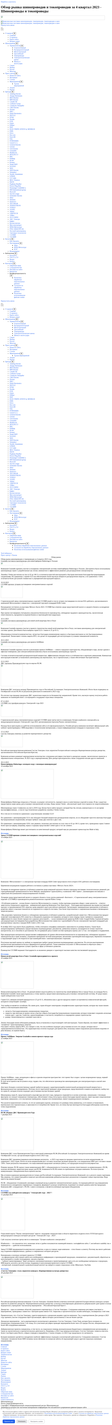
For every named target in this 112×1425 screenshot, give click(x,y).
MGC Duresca (15, 180)
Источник (5, 833)
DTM (12, 117)
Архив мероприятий (19, 85)
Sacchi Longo (14, 194)
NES (11, 168)
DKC (11, 111)
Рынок (12, 90)
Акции (12, 88)
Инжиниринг (15, 251)
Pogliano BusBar (15, 184)
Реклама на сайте (16, 269)
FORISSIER (14, 141)
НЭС (16, 249)
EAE (11, 121)
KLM (12, 160)
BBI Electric (14, 100)
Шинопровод (10, 43)
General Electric (15, 145)
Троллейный (18, 54)
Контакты (9, 263)
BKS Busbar (14, 98)
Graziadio (13, 151)
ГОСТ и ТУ (14, 257)
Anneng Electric (15, 94)
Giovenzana (14, 149)
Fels (11, 139)
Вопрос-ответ (15, 41)
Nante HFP (14, 164)
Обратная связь (15, 266)
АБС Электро (15, 219)
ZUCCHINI (14, 217)
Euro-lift (12, 137)
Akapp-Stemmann (16, 96)
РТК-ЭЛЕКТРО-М (17, 229)
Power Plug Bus (15, 186)
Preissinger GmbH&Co (18, 188)
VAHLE (13, 207)
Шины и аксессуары (18, 62)
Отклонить (21, 1421)
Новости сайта (15, 76)
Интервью (13, 77)
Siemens (12, 200)
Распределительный (21, 50)
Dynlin (12, 119)
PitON (12, 182)
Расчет (12, 69)
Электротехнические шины (24, 333)
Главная (13, 35)
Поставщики (14, 243)
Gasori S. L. (14, 143)
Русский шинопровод (18, 231)
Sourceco (13, 202)
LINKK (12, 176)
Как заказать (14, 241)
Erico (11, 133)
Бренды (8, 92)
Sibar (11, 198)
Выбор (12, 67)
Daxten (12, 109)
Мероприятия (15, 81)
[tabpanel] (56, 660)
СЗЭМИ (13, 235)
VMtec (12, 215)
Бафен (12, 221)
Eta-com (12, 135)
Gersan (12, 147)
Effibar (12, 125)
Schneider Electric (16, 196)
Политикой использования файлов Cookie (58, 1413)
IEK (11, 156)
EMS (11, 131)
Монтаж (13, 71)
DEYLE (13, 115)
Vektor (12, 211)
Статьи (12, 79)
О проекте (9, 33)
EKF (11, 127)
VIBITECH (14, 213)
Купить (8, 239)
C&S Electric (14, 108)
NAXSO (13, 166)
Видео (12, 259)
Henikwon (13, 153)
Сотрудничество (16, 267)
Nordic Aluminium (16, 174)
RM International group (18, 190)
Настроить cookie (36, 1421)
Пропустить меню (7, 25)
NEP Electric (14, 170)
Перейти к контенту (8, 2)
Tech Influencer (6, 553)
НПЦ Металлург (16, 227)
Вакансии (13, 271)
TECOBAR (14, 203)
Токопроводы (19, 56)
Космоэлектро (15, 223)
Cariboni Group (15, 104)
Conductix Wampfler (17, 106)
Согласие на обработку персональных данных (19, 288)
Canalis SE (13, 102)
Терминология (15, 46)
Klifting (12, 158)
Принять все (8, 1421)
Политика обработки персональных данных (19, 280)
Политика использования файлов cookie (19, 295)
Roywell (13, 192)
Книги (12, 261)
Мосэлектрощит (16, 225)
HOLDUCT (14, 155)
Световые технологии (18, 233)
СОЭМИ (13, 237)
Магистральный (20, 52)
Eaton (12, 123)
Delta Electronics (15, 113)
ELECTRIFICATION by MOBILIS (22, 129)
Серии (12, 65)
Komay (12, 162)
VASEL (12, 209)
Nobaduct (13, 172)
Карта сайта (14, 39)
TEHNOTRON (15, 205)
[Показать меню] (2, 27)
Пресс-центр (10, 73)
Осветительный (20, 48)
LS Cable (13, 178)
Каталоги (13, 255)
